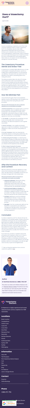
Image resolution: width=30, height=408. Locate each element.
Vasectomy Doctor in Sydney (10, 286)
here (14, 249)
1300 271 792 (6, 392)
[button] (27, 3)
